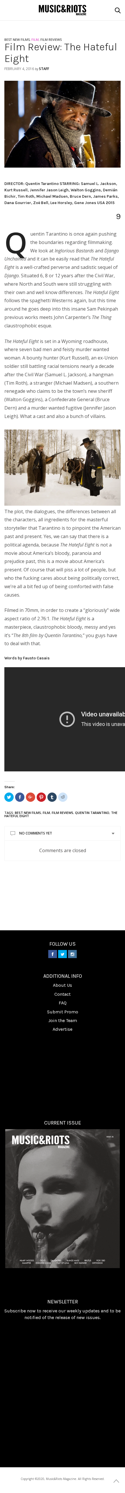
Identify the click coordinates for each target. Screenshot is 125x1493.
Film (46, 812)
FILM (35, 39)
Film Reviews (62, 812)
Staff (44, 68)
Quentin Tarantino (92, 812)
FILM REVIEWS (51, 39)
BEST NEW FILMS (17, 39)
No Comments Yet (35, 833)
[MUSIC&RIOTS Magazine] (63, 10)
